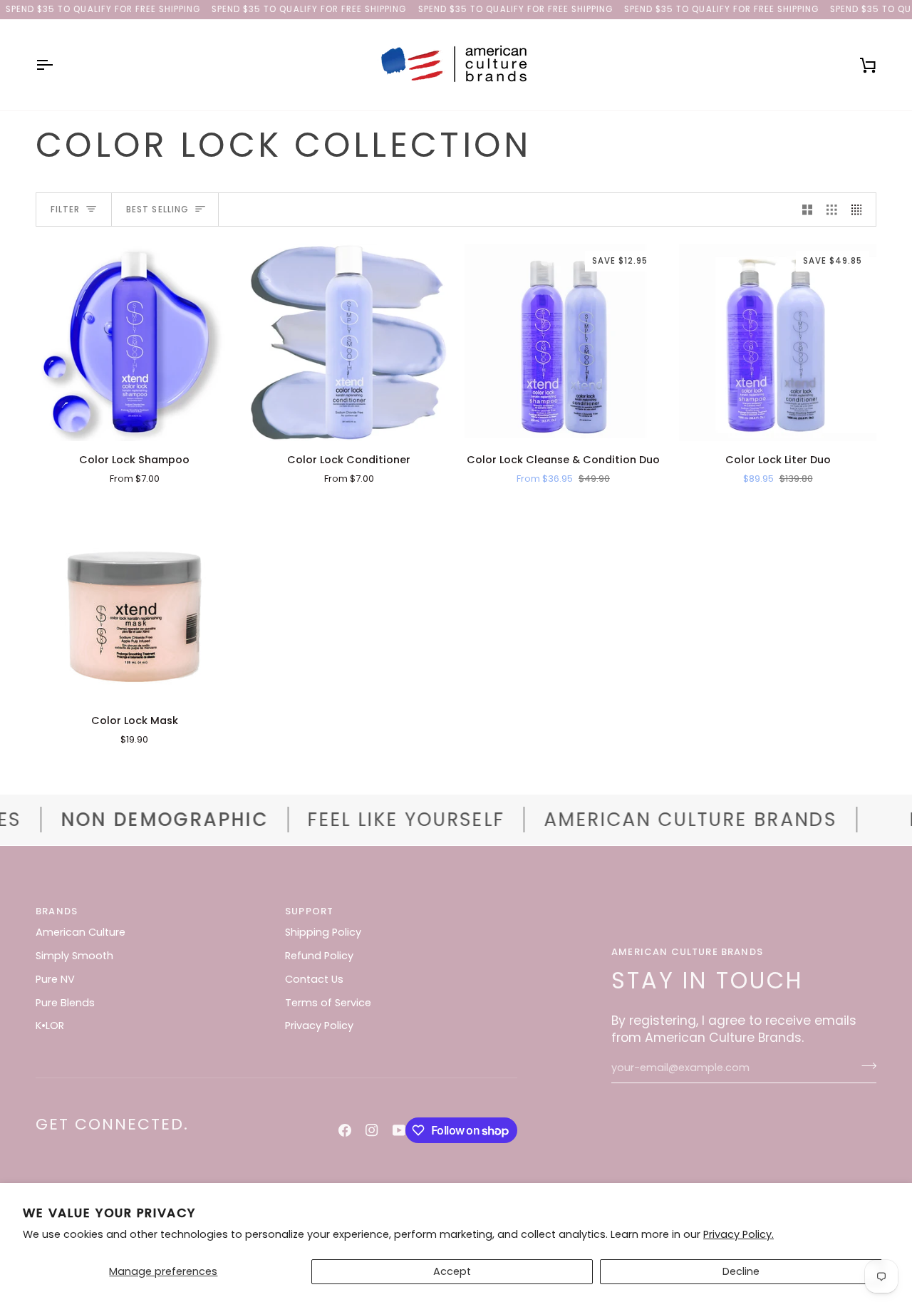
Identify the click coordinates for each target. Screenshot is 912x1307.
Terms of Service (328, 1003)
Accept (452, 1271)
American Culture (80, 932)
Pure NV (55, 979)
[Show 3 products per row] (831, 209)
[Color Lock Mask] (134, 603)
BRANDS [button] (57, 911)
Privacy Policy (319, 1025)
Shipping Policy (323, 932)
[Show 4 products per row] (860, 209)
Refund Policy (319, 956)
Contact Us (314, 979)
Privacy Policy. (738, 1234)
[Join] (864, 1066)
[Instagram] (372, 1130)
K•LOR (50, 1025)
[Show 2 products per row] (807, 209)
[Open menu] (57, 64)
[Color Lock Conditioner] (348, 342)
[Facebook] (344, 1130)
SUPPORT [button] (309, 911)
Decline (741, 1271)
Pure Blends (65, 1003)
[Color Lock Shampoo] (134, 342)
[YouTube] (399, 1130)
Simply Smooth (74, 956)
